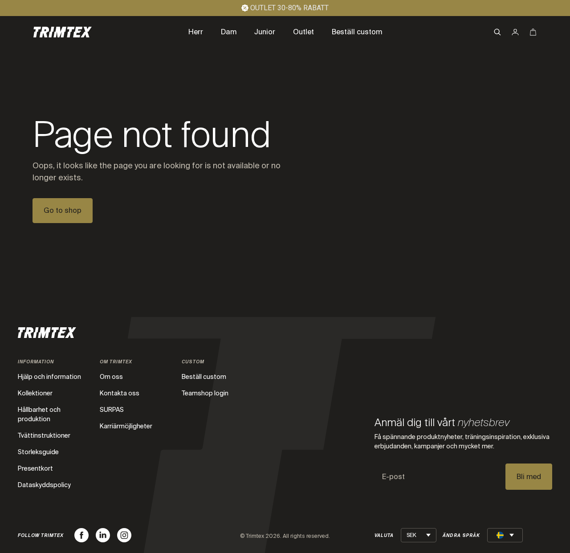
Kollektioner (35, 393)
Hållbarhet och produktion (39, 414)
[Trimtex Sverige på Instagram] (124, 535)
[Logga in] (515, 32)
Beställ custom (204, 377)
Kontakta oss (119, 393)
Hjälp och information (49, 377)
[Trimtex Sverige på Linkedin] (103, 535)
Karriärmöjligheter (126, 426)
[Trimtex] (62, 32)
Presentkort (35, 468)
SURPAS (112, 410)
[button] (497, 32)
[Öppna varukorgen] (533, 32)
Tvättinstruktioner (44, 435)
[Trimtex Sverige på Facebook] (81, 535)
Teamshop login (205, 393)
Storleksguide (38, 452)
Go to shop (62, 210)
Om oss (111, 377)
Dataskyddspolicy (44, 485)
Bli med (529, 476)
